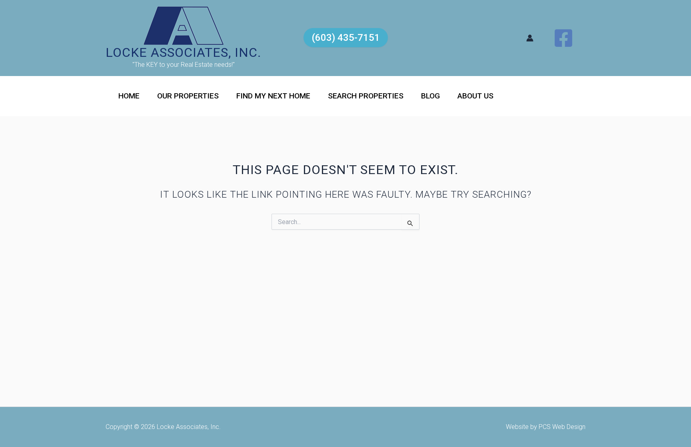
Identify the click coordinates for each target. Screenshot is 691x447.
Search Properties (365, 95)
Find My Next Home (273, 95)
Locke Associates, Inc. (184, 52)
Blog (430, 95)
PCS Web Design (562, 427)
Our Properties (188, 95)
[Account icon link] (529, 38)
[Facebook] (563, 38)
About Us (475, 95)
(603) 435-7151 (346, 37)
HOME (129, 95)
